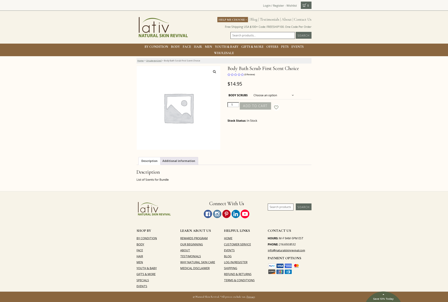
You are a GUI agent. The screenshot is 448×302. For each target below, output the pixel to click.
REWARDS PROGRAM (194, 238)
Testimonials (269, 19)
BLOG (228, 256)
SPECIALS (142, 280)
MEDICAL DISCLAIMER (195, 268)
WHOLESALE (224, 53)
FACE (187, 47)
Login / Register (273, 6)
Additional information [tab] (178, 161)
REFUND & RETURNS (237, 274)
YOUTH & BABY (146, 268)
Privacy (251, 296)
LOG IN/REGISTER (235, 262)
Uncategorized (154, 60)
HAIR (198, 47)
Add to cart (255, 105)
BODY (175, 47)
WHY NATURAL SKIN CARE (197, 262)
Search (304, 35)
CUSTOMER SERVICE (237, 244)
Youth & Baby (227, 47)
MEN (208, 47)
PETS (285, 47)
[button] (214, 72)
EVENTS (297, 47)
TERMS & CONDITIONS (239, 280)
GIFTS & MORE (252, 47)
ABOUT (185, 250)
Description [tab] (149, 161)
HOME (228, 238)
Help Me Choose (233, 19)
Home (140, 60)
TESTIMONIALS (190, 256)
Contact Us (303, 19)
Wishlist (291, 6)
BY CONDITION (156, 47)
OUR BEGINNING (191, 244)
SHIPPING (230, 268)
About (287, 19)
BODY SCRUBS (238, 95)
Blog (253, 19)
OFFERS (272, 47)
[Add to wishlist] (276, 107)
